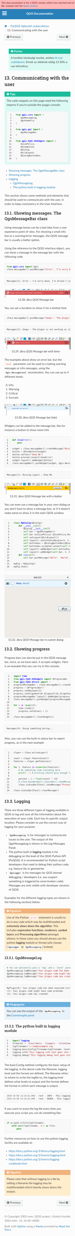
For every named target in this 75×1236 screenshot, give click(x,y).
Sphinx (21, 1226)
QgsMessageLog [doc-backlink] (23, 957)
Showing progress (20, 174)
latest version (30, 6)
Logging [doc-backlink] (17, 801)
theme (39, 1226)
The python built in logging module (34, 187)
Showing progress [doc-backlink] (27, 649)
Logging (13, 179)
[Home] (6, 26)
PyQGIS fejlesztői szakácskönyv (29, 26)
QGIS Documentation (39, 13)
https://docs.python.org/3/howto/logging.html (37, 1155)
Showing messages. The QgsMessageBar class (37, 170)
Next (62, 37)
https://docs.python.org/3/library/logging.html (37, 1151)
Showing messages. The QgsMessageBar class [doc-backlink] (33, 215)
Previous (15, 37)
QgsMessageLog (23, 183)
